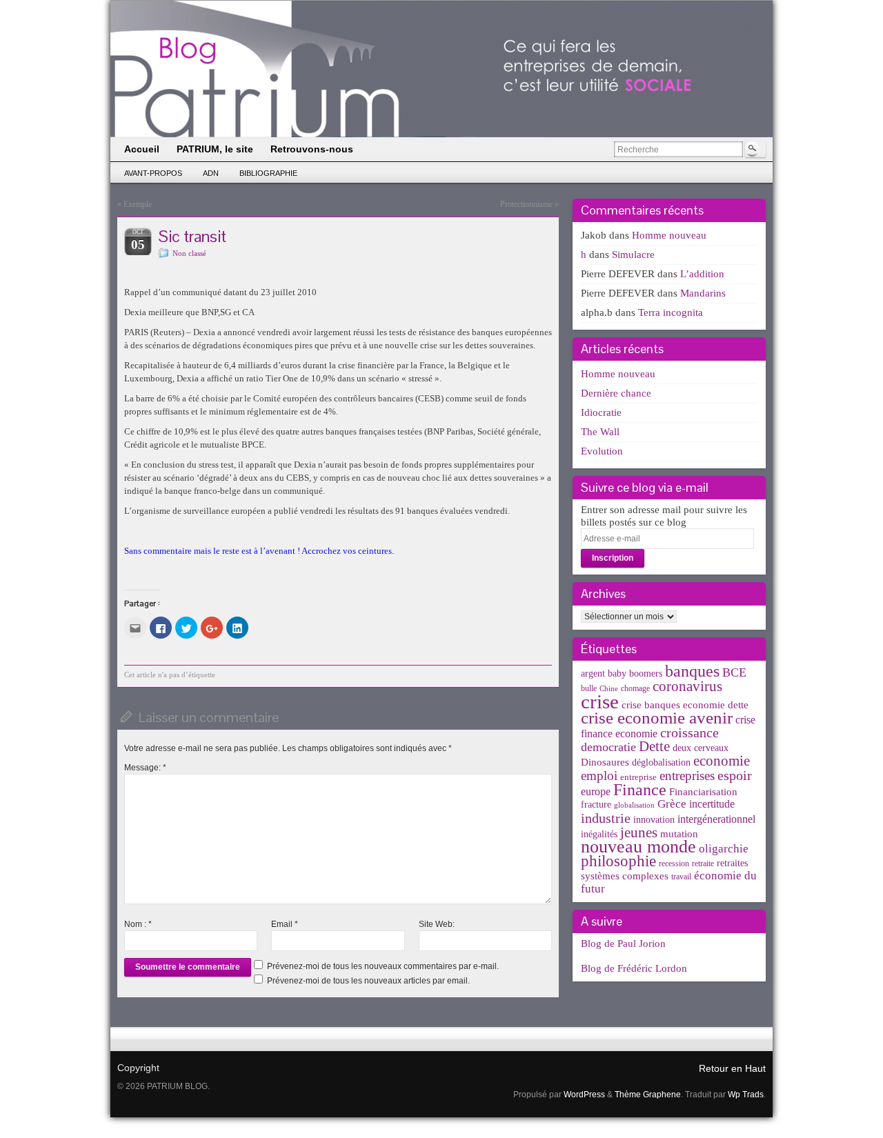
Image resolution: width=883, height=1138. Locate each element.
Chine (608, 688)
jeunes (638, 832)
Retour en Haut (732, 1068)
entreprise (638, 777)
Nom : (138, 924)
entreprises (687, 775)
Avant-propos (153, 173)
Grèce (671, 803)
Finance (639, 789)
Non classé (189, 253)
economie (721, 760)
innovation (654, 820)
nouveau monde (638, 847)
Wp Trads (746, 1094)
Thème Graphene (648, 1094)
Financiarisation (703, 791)
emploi (599, 775)
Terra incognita (670, 312)
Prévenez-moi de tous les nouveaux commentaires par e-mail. (383, 966)
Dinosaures (605, 762)
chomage (635, 688)
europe (596, 791)
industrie (606, 818)
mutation (679, 833)
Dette (654, 746)
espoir (734, 775)
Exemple (137, 204)
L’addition (702, 273)
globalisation (634, 805)
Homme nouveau (669, 235)
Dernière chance (616, 393)
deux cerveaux (700, 748)
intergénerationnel (716, 819)
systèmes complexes (624, 875)
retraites (732, 863)
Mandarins (703, 293)
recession (674, 863)
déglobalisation (661, 762)
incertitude (712, 804)
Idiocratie (601, 412)
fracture (596, 804)
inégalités (599, 834)
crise (600, 701)
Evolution (602, 451)
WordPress (584, 1094)
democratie (608, 747)
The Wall (600, 431)
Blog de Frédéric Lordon (634, 968)
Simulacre (633, 254)
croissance (689, 732)
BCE (734, 672)
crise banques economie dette (685, 704)
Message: (145, 767)
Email (284, 924)
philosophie (618, 861)
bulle (589, 688)
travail (681, 876)
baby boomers (635, 673)
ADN (211, 173)
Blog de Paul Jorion (623, 943)
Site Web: (437, 924)
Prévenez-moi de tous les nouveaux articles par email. (368, 981)
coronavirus (687, 686)
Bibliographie (268, 173)
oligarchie (723, 848)
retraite (703, 863)
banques (692, 670)
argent (593, 673)
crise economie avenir (657, 717)
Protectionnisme (526, 204)
